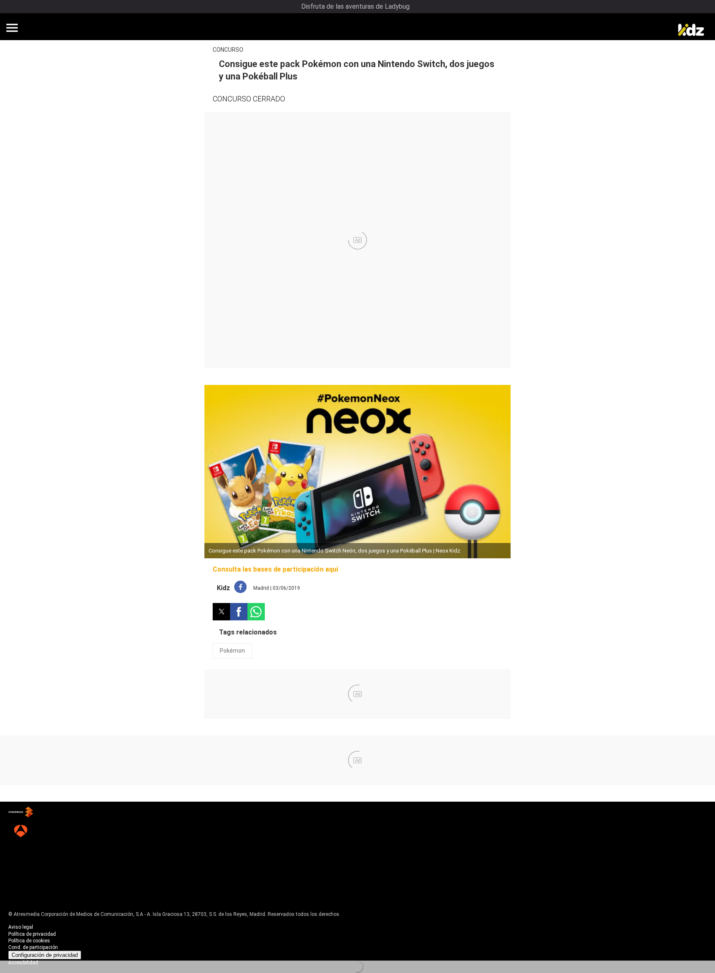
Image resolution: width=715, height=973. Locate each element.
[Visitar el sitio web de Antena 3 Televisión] (20, 832)
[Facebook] (240, 588)
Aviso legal (20, 927)
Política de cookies (29, 941)
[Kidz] (690, 29)
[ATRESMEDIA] (20, 813)
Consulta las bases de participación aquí (275, 569)
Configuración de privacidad (45, 955)
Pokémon (232, 650)
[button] (12, 28)
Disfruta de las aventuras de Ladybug (355, 6)
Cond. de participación (33, 947)
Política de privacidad (32, 934)
